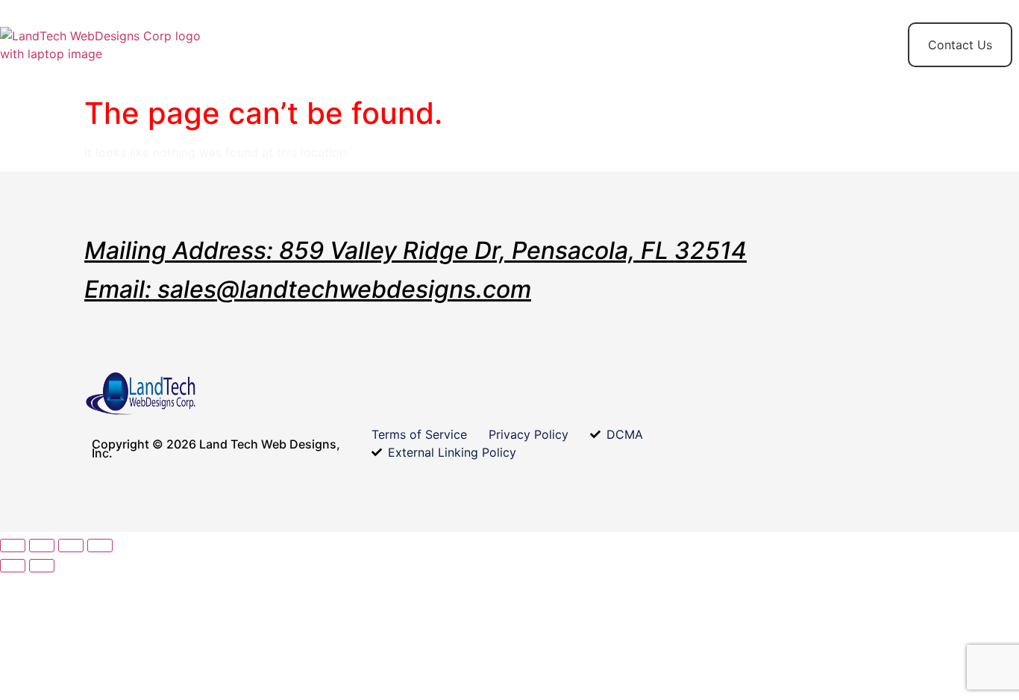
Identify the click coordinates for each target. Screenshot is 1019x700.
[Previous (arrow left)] (12, 565)
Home (258, 35)
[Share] (71, 545)
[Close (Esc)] (100, 545)
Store (327, 35)
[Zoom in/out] (12, 545)
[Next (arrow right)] (41, 565)
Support (656, 35)
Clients (575, 35)
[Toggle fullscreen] (41, 545)
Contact (496, 35)
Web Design (408, 44)
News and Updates (762, 44)
